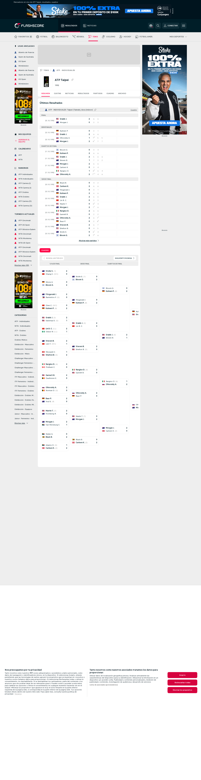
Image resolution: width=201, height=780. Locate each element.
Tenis (46, 70)
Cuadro (110, 93)
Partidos (97, 93)
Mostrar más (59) (22, 265)
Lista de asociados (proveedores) (104, 685)
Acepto (182, 675)
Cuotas (57, 93)
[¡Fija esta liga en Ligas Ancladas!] (72, 79)
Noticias (69, 93)
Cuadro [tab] (45, 250)
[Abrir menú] (184, 26)
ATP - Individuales (66, 70)
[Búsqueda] (158, 26)
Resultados (83, 93)
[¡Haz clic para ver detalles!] (89, 120)
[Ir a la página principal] (31, 25)
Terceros (18, 694)
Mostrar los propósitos (182, 690)
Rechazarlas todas (182, 682)
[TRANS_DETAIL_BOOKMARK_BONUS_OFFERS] (151, 26)
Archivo (122, 93)
